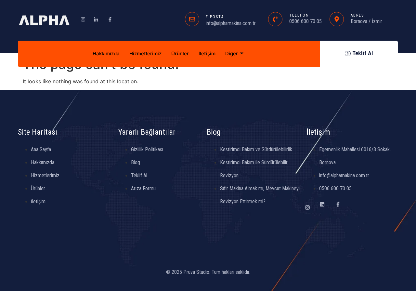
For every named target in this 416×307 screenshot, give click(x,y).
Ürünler (180, 53)
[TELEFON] (275, 19)
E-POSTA (215, 17)
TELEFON (299, 15)
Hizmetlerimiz (145, 53)
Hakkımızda (106, 53)
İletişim (207, 53)
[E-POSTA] (192, 19)
